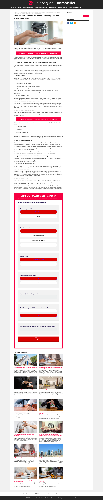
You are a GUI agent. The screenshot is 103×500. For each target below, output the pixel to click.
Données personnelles (69, 497)
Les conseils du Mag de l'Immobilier (25, 12)
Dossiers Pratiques (62, 7)
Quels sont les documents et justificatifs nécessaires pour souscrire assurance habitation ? (50, 435)
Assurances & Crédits (28, 7)
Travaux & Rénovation (74, 7)
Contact (76, 497)
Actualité (19, 7)
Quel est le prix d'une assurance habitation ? (24, 412)
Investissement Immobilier (41, 7)
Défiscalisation (52, 7)
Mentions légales (60, 497)
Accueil (12, 7)
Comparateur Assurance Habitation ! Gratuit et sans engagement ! (38, 53)
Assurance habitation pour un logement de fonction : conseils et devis (49, 390)
